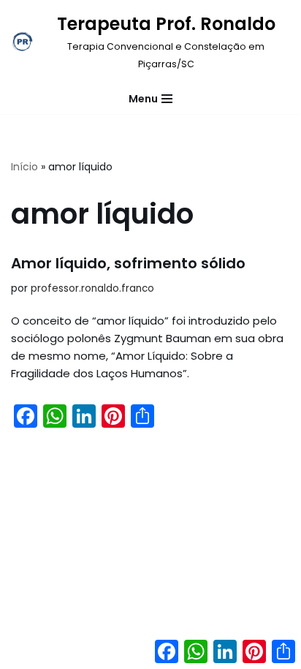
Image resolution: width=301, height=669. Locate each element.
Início (24, 166)
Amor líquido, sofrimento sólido (128, 263)
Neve (90, 654)
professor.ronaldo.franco (92, 288)
